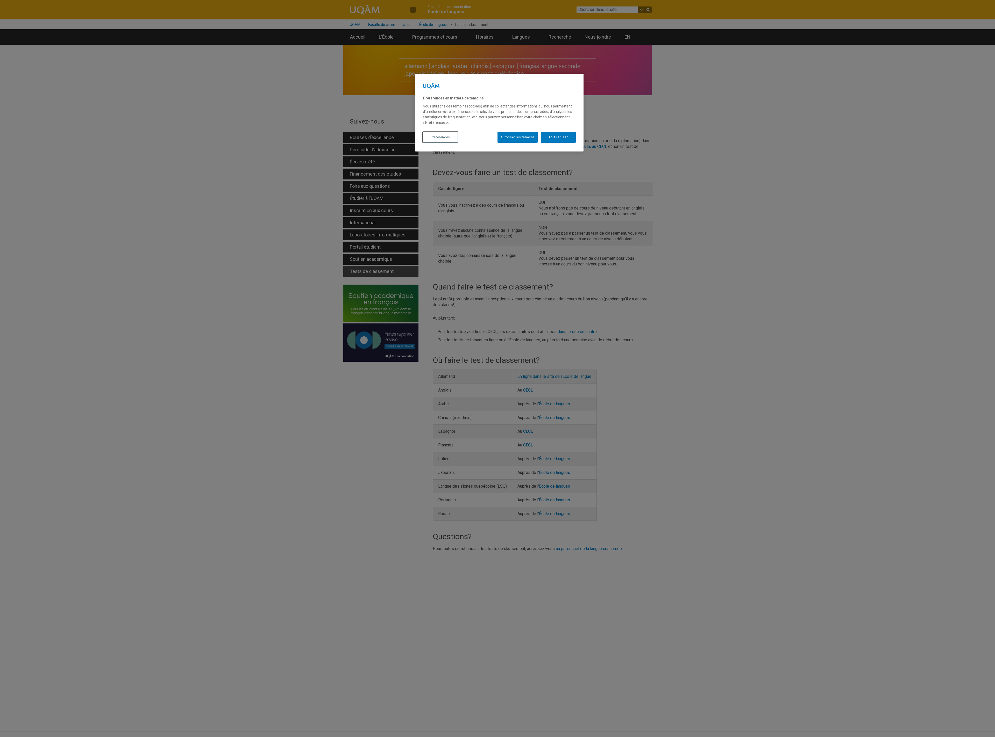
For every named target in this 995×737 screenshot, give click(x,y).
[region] (499, 112)
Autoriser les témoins (517, 137)
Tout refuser (558, 137)
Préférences (440, 137)
